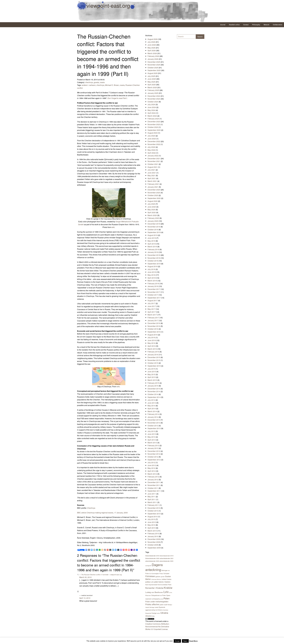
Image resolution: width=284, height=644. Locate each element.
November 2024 (154, 98)
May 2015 (151, 374)
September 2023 (154, 130)
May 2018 (151, 275)
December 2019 (154, 223)
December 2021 (154, 158)
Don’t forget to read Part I (117, 98)
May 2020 (151, 209)
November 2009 (154, 542)
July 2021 (151, 170)
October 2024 (153, 101)
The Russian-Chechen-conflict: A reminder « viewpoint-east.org (101, 575)
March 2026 (152, 53)
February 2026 (153, 56)
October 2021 (153, 164)
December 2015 (154, 357)
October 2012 (153, 456)
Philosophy (256, 25)
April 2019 (152, 243)
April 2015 (152, 377)
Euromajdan (155, 573)
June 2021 (152, 172)
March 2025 (152, 87)
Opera (168, 595)
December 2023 (154, 121)
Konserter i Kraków (154, 587)
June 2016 (152, 340)
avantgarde (148, 565)
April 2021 (152, 178)
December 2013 (154, 420)
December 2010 (154, 508)
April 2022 (152, 153)
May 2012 (151, 468)
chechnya (89, 82)
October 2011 (153, 488)
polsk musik (163, 604)
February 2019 (153, 249)
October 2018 (153, 260)
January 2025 (153, 93)
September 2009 (154, 547)
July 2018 (151, 269)
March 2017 (152, 314)
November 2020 (154, 192)
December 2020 (154, 189)
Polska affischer (152, 604)
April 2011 (152, 499)
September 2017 (154, 297)
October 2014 (153, 394)
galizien (158, 577)
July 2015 (151, 368)
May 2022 (151, 150)
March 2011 (152, 502)
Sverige (154, 613)
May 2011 (151, 496)
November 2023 (154, 124)
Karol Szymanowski (151, 584)
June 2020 (152, 206)
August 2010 (153, 516)
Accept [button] (177, 641)
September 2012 (154, 459)
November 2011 (154, 485)
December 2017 (154, 289)
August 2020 (153, 201)
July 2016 (151, 337)
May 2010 (151, 525)
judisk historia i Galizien (162, 582)
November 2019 (154, 226)
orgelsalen (148, 599)
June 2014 (152, 403)
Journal (222, 25)
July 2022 (151, 147)
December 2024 (154, 96)
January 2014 (153, 417)
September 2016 (154, 331)
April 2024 (152, 113)
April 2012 (152, 471)
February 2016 (153, 351)
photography (156, 599)
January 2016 (153, 354)
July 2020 (151, 204)
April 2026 (152, 50)
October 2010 (153, 510)
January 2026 (153, 59)
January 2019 (153, 252)
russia (102, 82)
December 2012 (154, 451)
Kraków (168, 587)
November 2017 (154, 292)
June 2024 (152, 107)
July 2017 (151, 303)
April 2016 (152, 346)
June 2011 (152, 493)
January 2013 (153, 448)
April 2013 (152, 440)
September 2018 (154, 263)
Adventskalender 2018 (152, 556)
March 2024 (152, 116)
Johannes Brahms (156, 579)
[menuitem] (222, 24)
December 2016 (154, 323)
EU (150, 573)
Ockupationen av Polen (158, 595)
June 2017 (152, 306)
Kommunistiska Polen (164, 584)
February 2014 (153, 414)
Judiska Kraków (166, 579)
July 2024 (151, 104)
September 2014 (154, 397)
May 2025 (151, 81)
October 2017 (153, 295)
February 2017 (153, 317)
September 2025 (154, 70)
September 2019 (154, 232)
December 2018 (154, 255)
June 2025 (152, 79)
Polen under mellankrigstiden (156, 601)
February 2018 (153, 283)
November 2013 (154, 422)
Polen (167, 598)
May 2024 (151, 110)
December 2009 (154, 539)
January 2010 (153, 536)
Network (266, 25)
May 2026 (151, 47)
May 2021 (151, 175)
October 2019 (153, 229)
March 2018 (152, 280)
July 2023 (151, 135)
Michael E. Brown (112, 85)
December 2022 (154, 141)
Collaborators (277, 25)
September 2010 (154, 513)
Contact (245, 25)
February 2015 (153, 383)
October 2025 (153, 67)
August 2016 (153, 334)
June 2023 (152, 138)
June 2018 (152, 272)
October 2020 (153, 195)
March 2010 (152, 530)
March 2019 (152, 246)
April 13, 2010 (84, 598)
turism (158, 613)
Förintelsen (150, 576)
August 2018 (153, 266)
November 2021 (154, 161)
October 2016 (153, 329)
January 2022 (153, 155)
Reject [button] (185, 641)
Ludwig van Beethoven (154, 592)
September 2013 (154, 428)
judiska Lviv (149, 582)
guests (96, 82)
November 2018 (154, 258)
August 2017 (153, 300)
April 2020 (152, 212)
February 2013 (153, 445)
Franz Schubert (164, 573)
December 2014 (154, 388)
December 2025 (154, 62)
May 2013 (151, 437)
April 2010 (152, 528)
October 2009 (153, 545)
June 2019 (152, 238)
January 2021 (153, 187)
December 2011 (154, 482)
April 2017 (152, 312)
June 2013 (152, 434)
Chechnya (91, 508)
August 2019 (153, 235)
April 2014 (152, 408)
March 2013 (152, 442)
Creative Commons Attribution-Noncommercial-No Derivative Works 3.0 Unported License (157, 626)
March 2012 (152, 474)
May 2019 (151, 241)
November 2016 (154, 326)
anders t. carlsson (89, 85)
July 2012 (151, 462)
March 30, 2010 (85, 577)
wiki (113, 227)
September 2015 (154, 366)
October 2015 (153, 363)
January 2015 (153, 385)
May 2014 (151, 405)
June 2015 (152, 371)
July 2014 (151, 400)
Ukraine (148, 615)
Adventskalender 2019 (166, 556)
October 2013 (153, 425)
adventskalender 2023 (166, 561)
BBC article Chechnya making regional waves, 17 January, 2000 (102, 512)
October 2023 (153, 127)
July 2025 (151, 76)
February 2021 (153, 184)
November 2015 (154, 360)
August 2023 (153, 133)
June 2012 (152, 465)
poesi (161, 599)
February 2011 (153, 505)
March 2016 (152, 349)
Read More (193, 641)
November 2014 (154, 391)
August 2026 (153, 39)
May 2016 (151, 343)
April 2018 (152, 278)
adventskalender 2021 (167, 558)
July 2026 (151, 42)
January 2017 (153, 320)
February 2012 (153, 476)
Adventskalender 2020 (152, 558)
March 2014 (152, 411)
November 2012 (154, 454)
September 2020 (154, 198)
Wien (153, 616)
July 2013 (151, 431)
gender (163, 576)
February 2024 (153, 118)
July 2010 (151, 519)
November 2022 (154, 144)
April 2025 (152, 84)
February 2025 (153, 90)
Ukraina (164, 612)
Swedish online (234, 25)
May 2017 (151, 309)
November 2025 (154, 64)
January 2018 (153, 286)
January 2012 (153, 479)
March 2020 (152, 215)
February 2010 (153, 533)
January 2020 (153, 221)
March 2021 (152, 181)
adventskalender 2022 (152, 561)
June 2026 (152, 45)
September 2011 (154, 491)
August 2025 (153, 73)
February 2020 (153, 218)
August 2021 (153, 167)
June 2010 (152, 522)
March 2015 (152, 380)
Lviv (166, 592)
